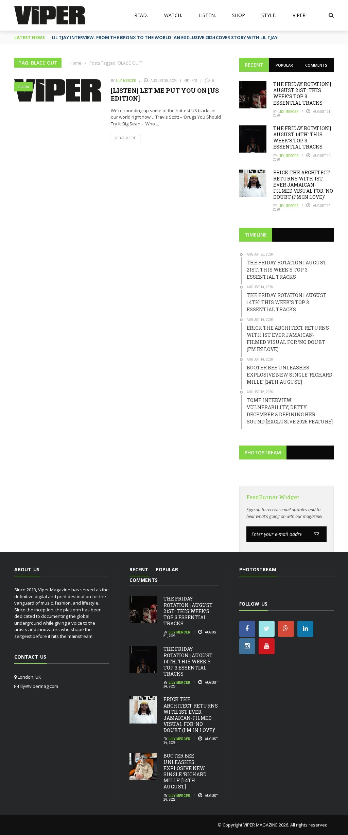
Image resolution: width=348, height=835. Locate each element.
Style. (268, 15)
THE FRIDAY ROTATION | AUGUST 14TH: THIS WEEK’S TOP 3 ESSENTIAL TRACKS (302, 137)
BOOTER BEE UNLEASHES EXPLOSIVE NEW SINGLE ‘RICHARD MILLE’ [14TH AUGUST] (185, 771)
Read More (125, 138)
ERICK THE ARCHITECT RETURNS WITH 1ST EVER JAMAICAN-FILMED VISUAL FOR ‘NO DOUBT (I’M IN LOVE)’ (303, 185)
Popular (284, 65)
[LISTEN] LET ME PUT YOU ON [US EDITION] (165, 94)
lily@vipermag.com (39, 686)
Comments (316, 65)
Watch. (173, 15)
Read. (141, 15)
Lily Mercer (126, 80)
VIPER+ (301, 15)
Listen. (207, 15)
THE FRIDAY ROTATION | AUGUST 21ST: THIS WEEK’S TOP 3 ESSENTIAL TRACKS (302, 93)
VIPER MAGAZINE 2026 (265, 825)
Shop (238, 15)
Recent (254, 65)
